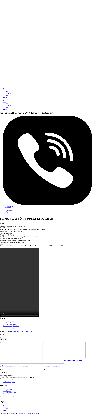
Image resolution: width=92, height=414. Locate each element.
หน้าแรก (5, 88)
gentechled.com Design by (24, 413)
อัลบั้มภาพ (8, 93)
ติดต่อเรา (5, 97)
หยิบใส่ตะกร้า (3, 339)
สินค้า (4, 90)
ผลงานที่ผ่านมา (7, 92)
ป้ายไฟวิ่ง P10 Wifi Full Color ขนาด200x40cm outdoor (75, 360)
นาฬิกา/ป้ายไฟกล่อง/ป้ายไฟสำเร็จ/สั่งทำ (23, 331)
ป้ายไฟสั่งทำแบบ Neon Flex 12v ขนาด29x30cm (52, 366)
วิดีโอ (7, 95)
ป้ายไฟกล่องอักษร (24, 366)
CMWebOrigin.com (34, 413)
